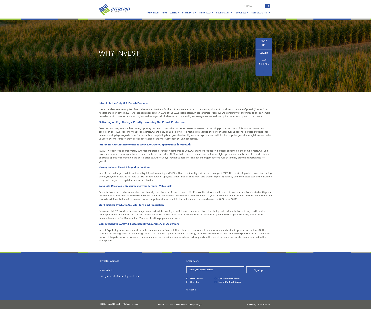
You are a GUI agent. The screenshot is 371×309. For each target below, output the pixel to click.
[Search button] (267, 6)
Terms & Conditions (165, 304)
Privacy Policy (181, 304)
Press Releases (196, 278)
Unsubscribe (191, 290)
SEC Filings (195, 282)
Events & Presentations (229, 278)
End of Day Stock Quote (229, 282)
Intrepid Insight (196, 304)
